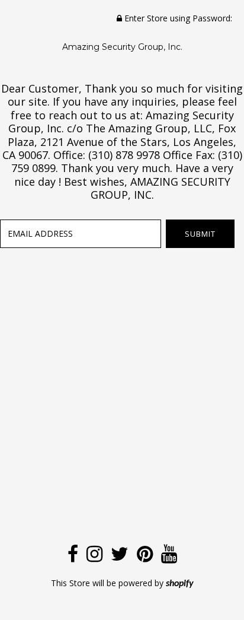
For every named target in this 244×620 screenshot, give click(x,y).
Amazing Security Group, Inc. (122, 47)
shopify (180, 584)
